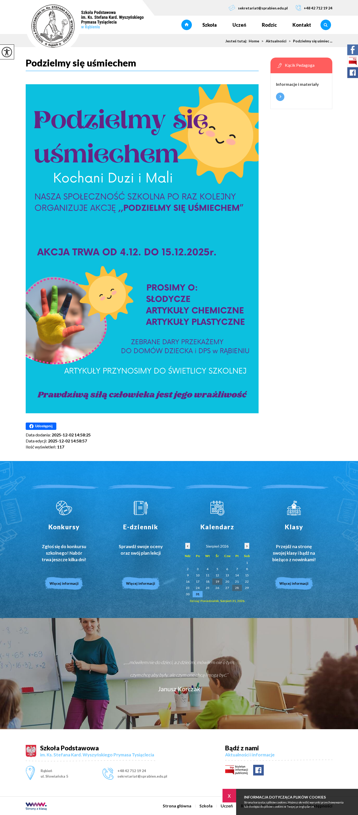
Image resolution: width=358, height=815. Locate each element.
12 (217, 575)
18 (207, 581)
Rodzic (269, 25)
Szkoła (209, 25)
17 (197, 581)
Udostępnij (44, 426)
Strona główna (186, 25)
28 (237, 588)
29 (247, 588)
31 (197, 594)
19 (217, 581)
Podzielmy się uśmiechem (81, 63)
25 (207, 588)
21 (237, 581)
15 (247, 575)
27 (227, 588)
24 (197, 588)
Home (254, 41)
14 (237, 575)
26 (217, 588)
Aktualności (273, 41)
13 (227, 575)
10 (197, 575)
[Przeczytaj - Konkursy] (64, 508)
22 (247, 581)
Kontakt (301, 25)
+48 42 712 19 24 (318, 8)
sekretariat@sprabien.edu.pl (263, 8)
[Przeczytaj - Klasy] (294, 508)
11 (207, 575)
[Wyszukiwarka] (325, 25)
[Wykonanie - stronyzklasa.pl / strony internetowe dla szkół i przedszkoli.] (36, 806)
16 (187, 581)
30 (187, 594)
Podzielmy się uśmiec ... (310, 41)
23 (187, 588)
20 (227, 581)
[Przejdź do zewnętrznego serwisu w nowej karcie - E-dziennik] (140, 508)
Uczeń (239, 25)
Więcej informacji (280, 97)
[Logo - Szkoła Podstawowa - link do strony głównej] (85, 26)
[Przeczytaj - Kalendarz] (217, 508)
